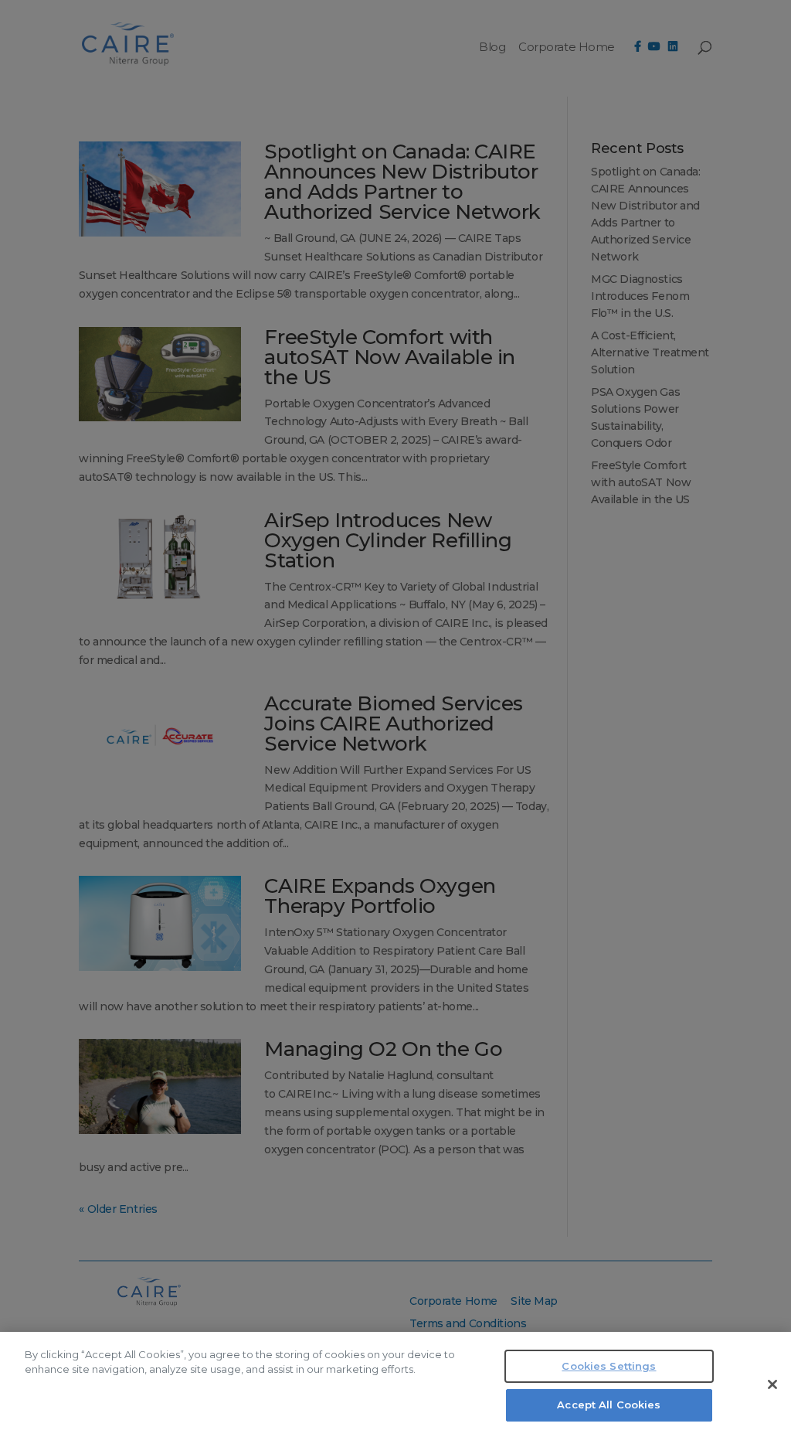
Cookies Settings (609, 1366)
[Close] (772, 1384)
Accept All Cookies (608, 1404)
